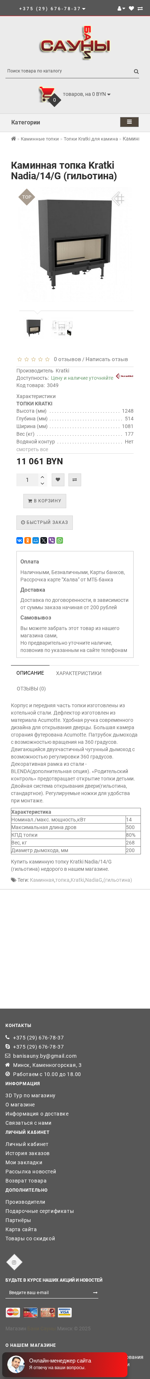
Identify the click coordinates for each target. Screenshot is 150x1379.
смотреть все (32, 449)
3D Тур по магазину (30, 1095)
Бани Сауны (41, 1328)
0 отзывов (66, 359)
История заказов (27, 1153)
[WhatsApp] (59, 540)
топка (62, 880)
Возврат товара (26, 1181)
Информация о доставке (37, 1114)
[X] (43, 540)
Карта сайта (21, 1229)
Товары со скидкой (30, 1238)
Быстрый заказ (46, 522)
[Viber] (51, 540)
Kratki (62, 371)
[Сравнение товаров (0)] (140, 8)
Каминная (42, 880)
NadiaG (93, 880)
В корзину (47, 500)
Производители (25, 1202)
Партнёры (18, 1220)
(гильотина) (117, 880)
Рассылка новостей (30, 1171)
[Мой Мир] (35, 540)
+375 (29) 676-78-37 (38, 1038)
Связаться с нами (28, 1123)
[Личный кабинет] (121, 8)
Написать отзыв (107, 359)
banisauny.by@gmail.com (44, 1056)
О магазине (20, 1105)
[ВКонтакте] (19, 540)
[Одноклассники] (27, 540)
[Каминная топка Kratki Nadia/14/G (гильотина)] (33, 328)
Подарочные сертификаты (39, 1211)
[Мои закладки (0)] (131, 8)
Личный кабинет (26, 1144)
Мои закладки (23, 1162)
